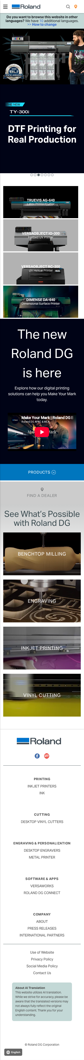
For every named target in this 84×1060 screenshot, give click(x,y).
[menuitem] (75, 7)
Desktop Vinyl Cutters (42, 822)
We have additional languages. (42, 21)
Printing (42, 779)
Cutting (42, 815)
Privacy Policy (42, 959)
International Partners (42, 935)
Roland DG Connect (42, 893)
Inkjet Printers (42, 786)
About (42, 921)
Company (42, 914)
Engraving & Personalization (42, 843)
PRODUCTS (39, 472)
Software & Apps (41, 879)
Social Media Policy (42, 966)
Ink (42, 793)
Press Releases (42, 928)
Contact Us (42, 973)
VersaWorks (42, 886)
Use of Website (42, 952)
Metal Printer (42, 857)
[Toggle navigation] (5, 6)
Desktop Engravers (42, 850)
